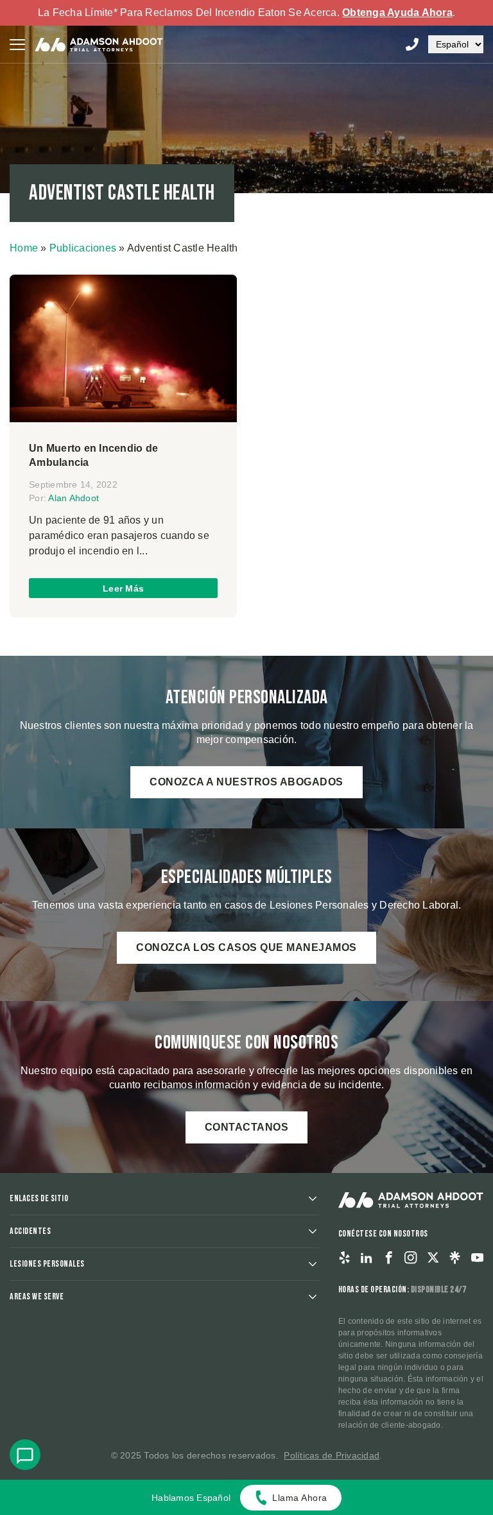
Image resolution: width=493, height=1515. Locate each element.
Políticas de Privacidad (331, 1455)
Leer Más (123, 588)
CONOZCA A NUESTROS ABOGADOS (246, 781)
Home (24, 248)
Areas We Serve (37, 1296)
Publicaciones (82, 248)
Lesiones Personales (47, 1263)
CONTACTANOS (247, 1127)
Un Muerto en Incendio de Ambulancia (93, 455)
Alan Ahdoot (73, 498)
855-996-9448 (412, 44)
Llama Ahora (299, 1498)
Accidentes (30, 1231)
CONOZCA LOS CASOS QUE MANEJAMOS (246, 947)
